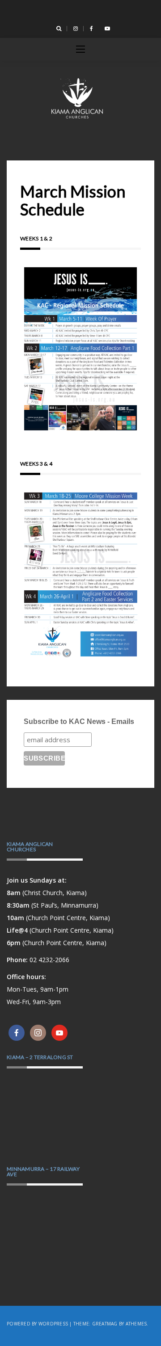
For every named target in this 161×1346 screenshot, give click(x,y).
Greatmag (105, 1324)
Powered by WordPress (37, 1324)
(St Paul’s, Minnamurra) (52, 905)
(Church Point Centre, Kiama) (58, 917)
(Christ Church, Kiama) (47, 892)
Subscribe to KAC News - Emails (79, 721)
